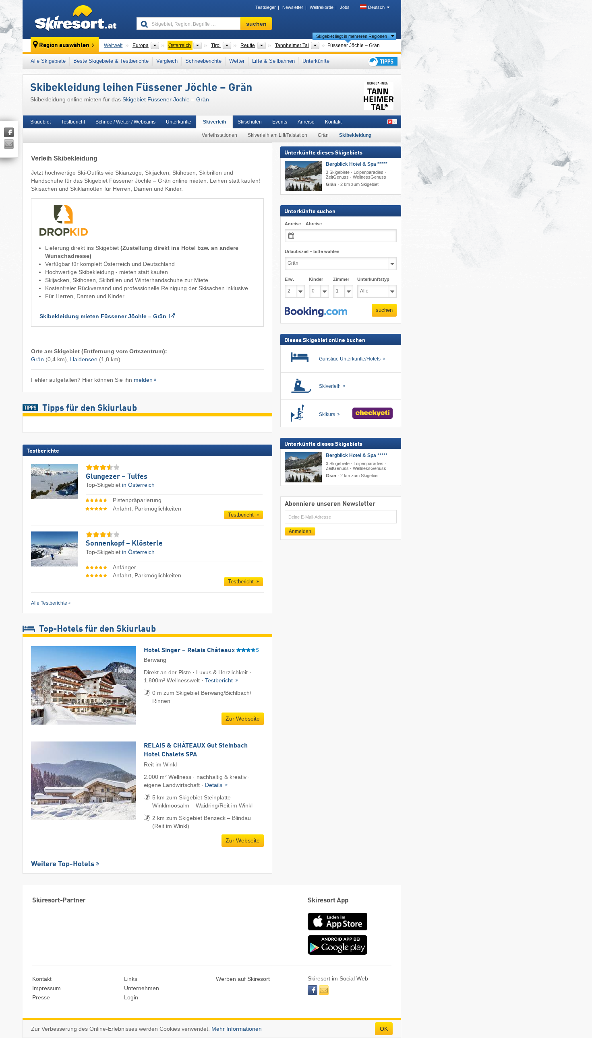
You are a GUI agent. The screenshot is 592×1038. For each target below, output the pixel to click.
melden (143, 380)
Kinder (316, 279)
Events (279, 122)
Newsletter (292, 7)
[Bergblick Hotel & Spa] (303, 176)
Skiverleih (214, 122)
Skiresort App (328, 900)
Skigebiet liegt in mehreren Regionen (351, 36)
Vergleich (167, 61)
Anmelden (300, 531)
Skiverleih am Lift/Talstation (277, 135)
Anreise (306, 122)
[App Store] (337, 931)
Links (130, 979)
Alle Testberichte (49, 603)
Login (131, 997)
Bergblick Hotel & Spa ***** (356, 164)
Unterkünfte (315, 61)
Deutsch (376, 7)
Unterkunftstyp (373, 279)
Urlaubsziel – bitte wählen (312, 251)
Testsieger (265, 7)
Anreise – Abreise (303, 223)
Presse (41, 997)
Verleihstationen (219, 135)
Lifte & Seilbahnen (273, 61)
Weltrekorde (321, 7)
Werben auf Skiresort (243, 979)
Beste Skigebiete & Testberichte (111, 61)
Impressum (46, 988)
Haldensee (83, 359)
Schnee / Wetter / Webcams (125, 122)
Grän (323, 135)
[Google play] (337, 953)
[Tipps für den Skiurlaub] (382, 61)
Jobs (345, 7)
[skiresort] (76, 19)
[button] (316, 312)
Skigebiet (40, 122)
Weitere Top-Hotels (62, 864)
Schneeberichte (203, 61)
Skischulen (250, 122)
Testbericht (73, 122)
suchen (384, 310)
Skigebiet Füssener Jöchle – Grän (165, 99)
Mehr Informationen (236, 1029)
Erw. (289, 279)
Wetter (236, 61)
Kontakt (333, 122)
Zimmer (341, 279)
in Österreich (138, 485)
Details (214, 785)
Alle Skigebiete (48, 61)
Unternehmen (141, 988)
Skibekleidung (355, 135)
